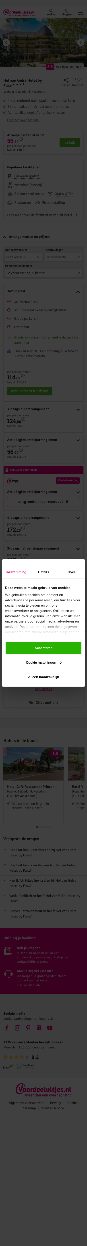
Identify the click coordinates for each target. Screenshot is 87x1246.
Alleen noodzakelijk (43, 677)
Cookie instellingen (41, 662)
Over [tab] (71, 572)
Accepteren (44, 648)
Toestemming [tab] (15, 572)
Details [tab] (43, 572)
